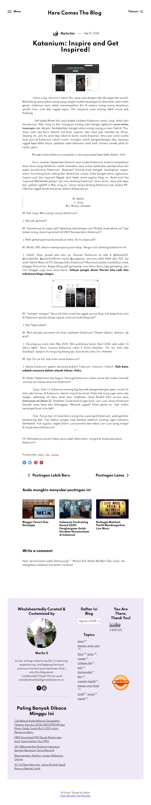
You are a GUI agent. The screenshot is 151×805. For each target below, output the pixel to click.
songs (92, 694)
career (83, 659)
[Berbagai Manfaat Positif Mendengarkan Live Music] (112, 509)
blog (41, 455)
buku (92, 654)
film (81, 677)
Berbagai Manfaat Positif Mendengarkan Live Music (110, 525)
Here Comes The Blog (75, 13)
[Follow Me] (44, 689)
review (55, 455)
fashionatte (86, 672)
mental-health (88, 681)
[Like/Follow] (39, 689)
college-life (86, 663)
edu (81, 668)
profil (82, 694)
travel (83, 699)
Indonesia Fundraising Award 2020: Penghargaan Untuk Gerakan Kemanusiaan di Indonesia (74, 528)
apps (82, 641)
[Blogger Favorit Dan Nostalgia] (38, 509)
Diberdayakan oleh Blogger (75, 796)
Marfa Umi (68, 33)
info (47, 455)
